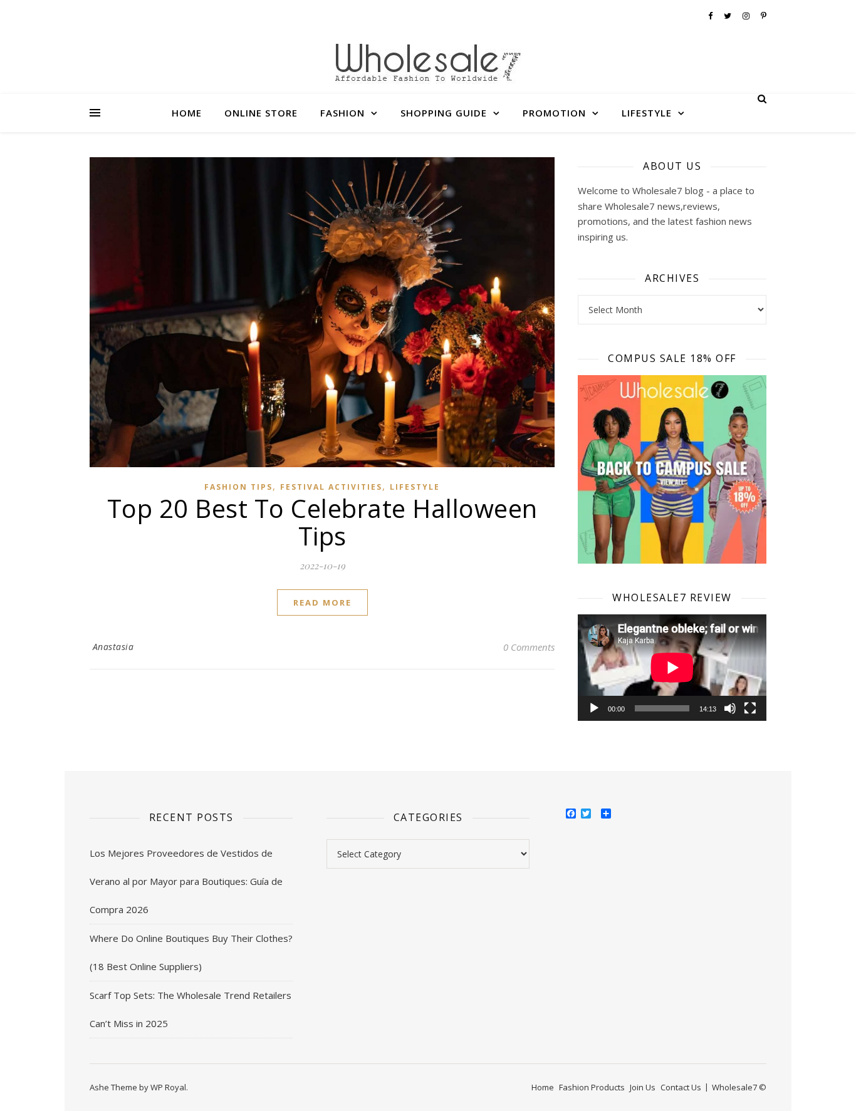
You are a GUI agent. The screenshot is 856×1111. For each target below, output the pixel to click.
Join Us (642, 1087)
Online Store (261, 112)
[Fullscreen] (750, 708)
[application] (672, 667)
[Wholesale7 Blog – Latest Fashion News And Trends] (428, 65)
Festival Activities (331, 487)
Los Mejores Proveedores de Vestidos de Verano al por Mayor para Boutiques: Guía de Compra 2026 (186, 881)
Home (187, 112)
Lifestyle (647, 112)
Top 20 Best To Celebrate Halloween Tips (322, 522)
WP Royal (168, 1087)
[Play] (594, 708)
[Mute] (730, 708)
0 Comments (529, 647)
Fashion (342, 112)
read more (322, 602)
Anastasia (113, 647)
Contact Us (680, 1087)
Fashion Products (592, 1087)
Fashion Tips (238, 487)
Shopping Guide (443, 112)
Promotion (554, 112)
